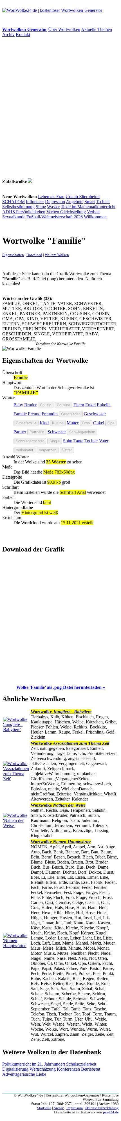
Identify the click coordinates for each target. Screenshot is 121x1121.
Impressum (74, 1108)
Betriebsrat (90, 1069)
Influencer (35, 201)
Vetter (67, 450)
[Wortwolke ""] (30, 181)
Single (55, 441)
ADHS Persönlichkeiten (23, 211)
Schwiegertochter (30, 441)
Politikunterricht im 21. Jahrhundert (33, 1064)
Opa (110, 423)
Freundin (50, 413)
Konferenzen (68, 1069)
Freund (34, 413)
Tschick (103, 201)
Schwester (57, 431)
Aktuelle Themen (96, 29)
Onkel (98, 422)
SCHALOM (13, 201)
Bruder (30, 404)
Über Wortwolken (64, 29)
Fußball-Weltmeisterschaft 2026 (54, 216)
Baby (18, 404)
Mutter (73, 422)
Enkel (90, 404)
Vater (103, 440)
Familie (20, 413)
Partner (20, 431)
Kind (44, 422)
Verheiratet (24, 450)
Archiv (8, 34)
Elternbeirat (89, 196)
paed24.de (111, 1112)
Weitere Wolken (57, 255)
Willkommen (95, 216)
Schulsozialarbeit (81, 1064)
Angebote (74, 201)
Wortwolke (61, 711)
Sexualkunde (13, 216)
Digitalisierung (15, 1069)
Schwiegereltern (82, 432)
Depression (55, 201)
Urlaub (72, 196)
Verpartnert (48, 450)
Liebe (41, 1074)
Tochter (91, 440)
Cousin (45, 405)
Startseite (44, 1108)
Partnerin (37, 432)
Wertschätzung (43, 1069)
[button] (60, 687)
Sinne (41, 206)
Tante (78, 440)
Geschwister (95, 413)
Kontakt (23, 34)
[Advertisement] (60, 107)
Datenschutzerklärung (102, 1108)
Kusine (57, 423)
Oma (86, 423)
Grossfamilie (26, 423)
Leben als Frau (51, 196)
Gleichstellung (73, 211)
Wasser (53, 206)
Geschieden (70, 414)
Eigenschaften (13, 255)
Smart (89, 201)
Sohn (67, 440)
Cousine (63, 405)
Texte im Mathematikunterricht (88, 206)
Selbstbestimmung (18, 206)
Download (34, 255)
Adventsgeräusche (18, 1074)
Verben (53, 211)
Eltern (78, 404)
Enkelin (104, 404)
